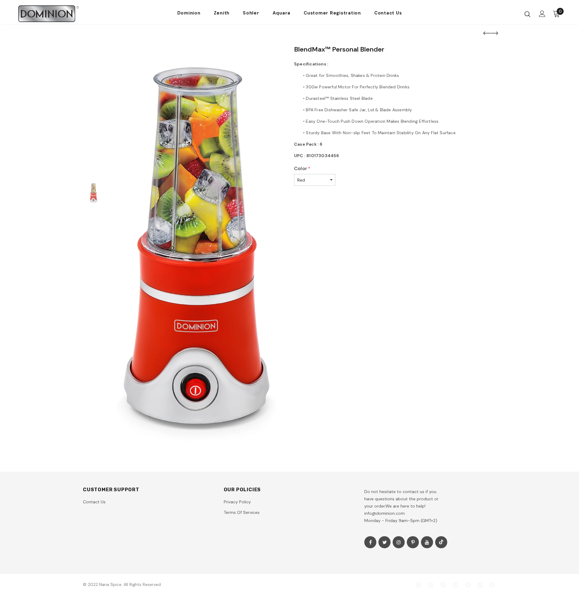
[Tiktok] (441, 542)
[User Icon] (542, 14)
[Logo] (53, 13)
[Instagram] (399, 542)
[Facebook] (370, 542)
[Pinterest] (413, 542)
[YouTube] (427, 542)
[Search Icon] (527, 14)
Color (302, 168)
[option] (197, 247)
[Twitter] (384, 542)
